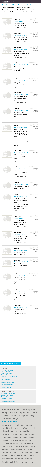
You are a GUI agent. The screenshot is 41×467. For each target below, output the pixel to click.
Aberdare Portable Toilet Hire (8, 401)
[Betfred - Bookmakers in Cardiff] (7, 115)
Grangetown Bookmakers (7, 381)
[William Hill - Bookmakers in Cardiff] (7, 53)
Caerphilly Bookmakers (6, 374)
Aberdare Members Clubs (7, 400)
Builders (27, 431)
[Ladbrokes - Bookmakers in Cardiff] (7, 25)
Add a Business (9, 421)
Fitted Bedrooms (18, 449)
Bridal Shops (16, 431)
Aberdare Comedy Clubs (7, 395)
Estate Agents (20, 446)
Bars (16, 425)
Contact (25, 409)
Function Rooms (20, 452)
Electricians (28, 443)
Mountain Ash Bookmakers (7, 384)
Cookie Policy (15, 412)
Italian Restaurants (23, 458)
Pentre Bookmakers (6, 385)
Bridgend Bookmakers (6, 373)
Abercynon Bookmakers (7, 370)
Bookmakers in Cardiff (21, 21)
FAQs (15, 418)
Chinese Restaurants (20, 440)
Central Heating (19, 437)
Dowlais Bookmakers (6, 378)
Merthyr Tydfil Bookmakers (7, 382)
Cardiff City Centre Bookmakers (9, 376)
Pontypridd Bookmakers (7, 387)
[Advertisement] (20, 339)
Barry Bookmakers (5, 371)
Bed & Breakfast (20, 428)
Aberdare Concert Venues (7, 396)
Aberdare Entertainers (6, 398)
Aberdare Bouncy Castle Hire (8, 393)
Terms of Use (17, 415)
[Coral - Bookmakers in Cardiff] (7, 131)
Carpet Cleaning (18, 434)
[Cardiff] (13, 3)
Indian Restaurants (19, 455)
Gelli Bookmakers (5, 379)
